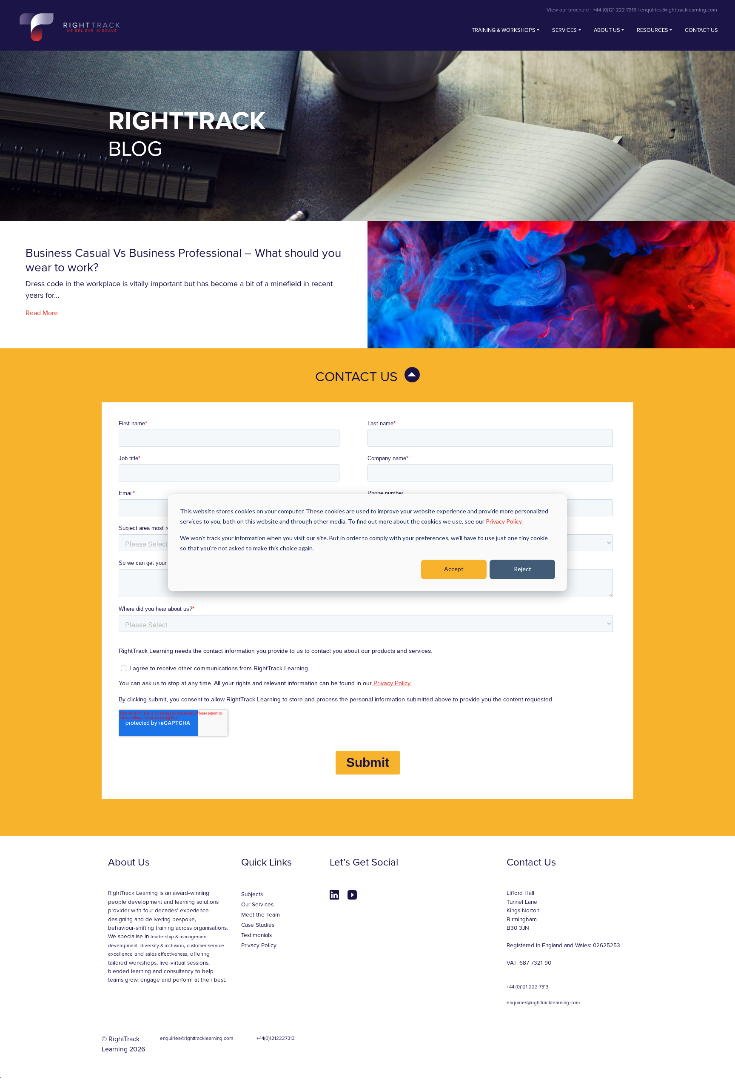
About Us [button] (607, 30)
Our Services (257, 904)
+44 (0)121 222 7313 (614, 10)
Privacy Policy (258, 945)
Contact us (701, 30)
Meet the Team (260, 914)
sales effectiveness (166, 954)
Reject (522, 568)
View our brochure (568, 10)
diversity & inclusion (162, 945)
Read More (42, 313)
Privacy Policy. (504, 521)
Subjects (252, 894)
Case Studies (257, 925)
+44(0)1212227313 (275, 1038)
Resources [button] (652, 30)
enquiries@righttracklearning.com (678, 10)
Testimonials (256, 935)
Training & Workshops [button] (504, 30)
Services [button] (564, 30)
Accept (454, 568)
